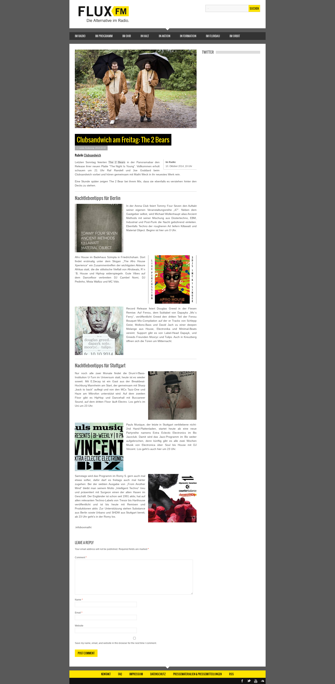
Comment (81, 557)
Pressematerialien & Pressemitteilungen (197, 674)
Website (79, 625)
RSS (231, 674)
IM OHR (126, 36)
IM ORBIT (235, 36)
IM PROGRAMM (104, 36)
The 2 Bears (116, 162)
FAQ (120, 674)
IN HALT (145, 36)
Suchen (254, 8)
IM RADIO (80, 36)
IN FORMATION (188, 36)
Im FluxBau (213, 36)
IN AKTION (164, 36)
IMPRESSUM (136, 674)
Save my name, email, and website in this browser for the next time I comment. (116, 643)
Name (79, 599)
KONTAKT (106, 674)
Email (78, 612)
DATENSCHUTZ (158, 674)
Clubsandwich (92, 155)
